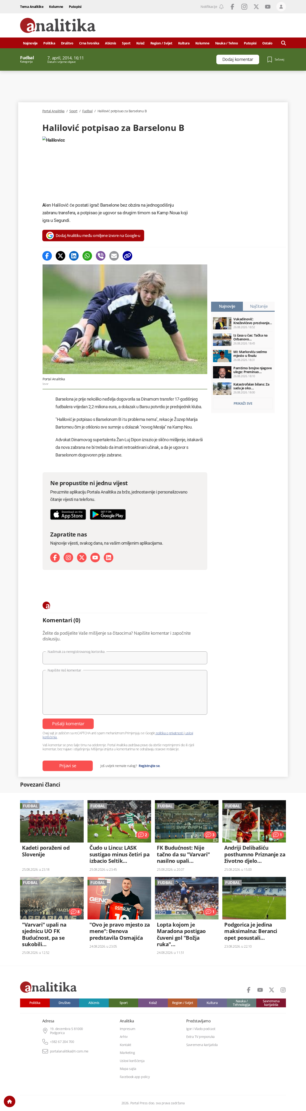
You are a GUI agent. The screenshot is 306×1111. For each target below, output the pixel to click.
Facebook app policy (135, 1077)
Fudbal (87, 111)
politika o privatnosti (169, 733)
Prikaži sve (243, 403)
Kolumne (56, 6)
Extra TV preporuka (200, 1037)
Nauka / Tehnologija (241, 1003)
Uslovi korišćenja (132, 1061)
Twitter (256, 7)
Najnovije (30, 43)
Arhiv (124, 1037)
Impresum (127, 1029)
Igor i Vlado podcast (200, 1029)
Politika (49, 43)
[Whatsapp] (87, 256)
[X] (82, 557)
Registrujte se (149, 766)
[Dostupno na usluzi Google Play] (108, 514)
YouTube (268, 7)
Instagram (244, 6)
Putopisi (75, 6)
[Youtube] (95, 557)
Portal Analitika (53, 111)
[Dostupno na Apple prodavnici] (68, 514)
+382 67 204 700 (62, 1042)
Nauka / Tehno (226, 43)
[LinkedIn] (108, 557)
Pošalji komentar (68, 723)
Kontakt (125, 1045)
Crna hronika (89, 43)
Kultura (184, 43)
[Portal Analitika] (58, 25)
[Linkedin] (74, 256)
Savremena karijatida (271, 1003)
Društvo (67, 43)
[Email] (114, 256)
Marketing (127, 1053)
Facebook (232, 7)
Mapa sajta (128, 1069)
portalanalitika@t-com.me (69, 1051)
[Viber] (100, 256)
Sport (126, 43)
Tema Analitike (31, 6)
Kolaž (140, 43)
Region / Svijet (161, 43)
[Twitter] (60, 256)
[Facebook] (47, 256)
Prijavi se (67, 765)
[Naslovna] (9, 1101)
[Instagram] (68, 557)
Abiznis (110, 43)
